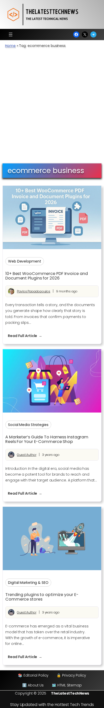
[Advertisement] (52, 108)
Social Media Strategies (28, 424)
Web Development (24, 261)
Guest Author (26, 455)
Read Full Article (27, 336)
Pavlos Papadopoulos (33, 291)
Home (10, 45)
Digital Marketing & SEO (28, 582)
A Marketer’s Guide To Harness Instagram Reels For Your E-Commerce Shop (46, 439)
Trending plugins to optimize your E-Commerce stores (41, 597)
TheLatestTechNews (70, 693)
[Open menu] (11, 34)
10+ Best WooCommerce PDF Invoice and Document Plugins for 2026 (46, 276)
